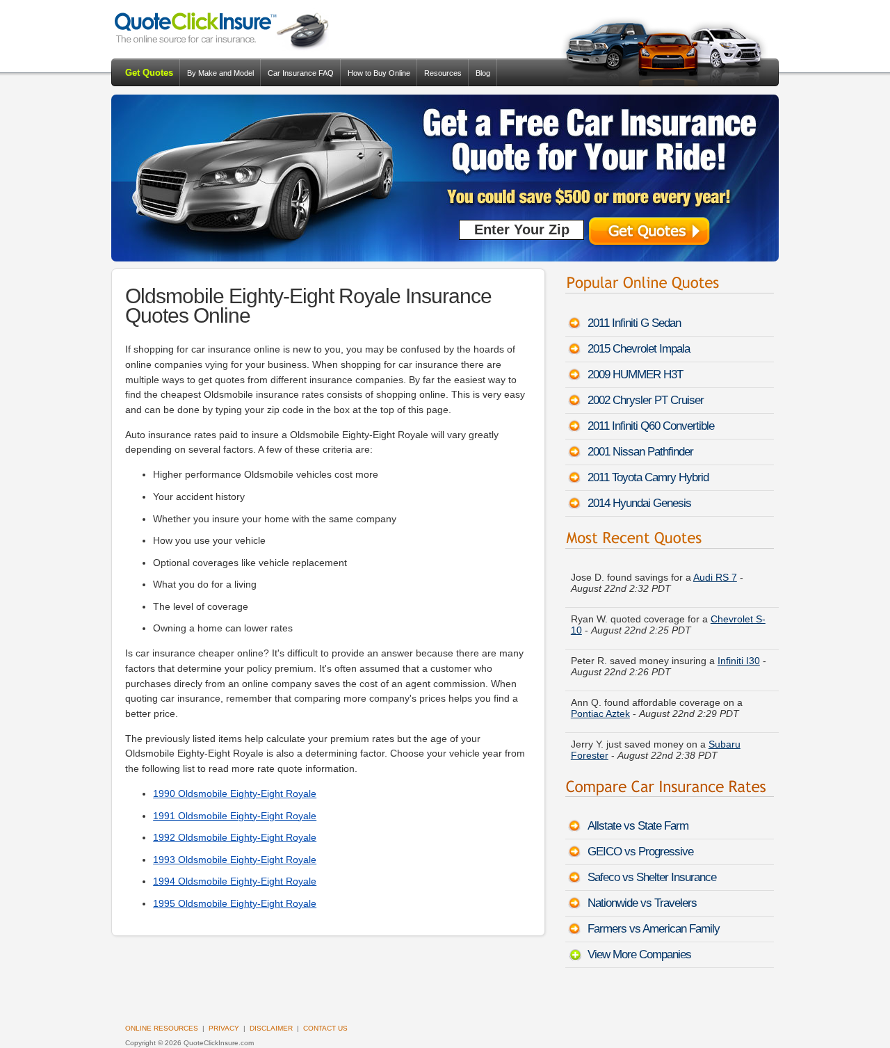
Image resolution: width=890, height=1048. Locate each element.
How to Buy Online (379, 73)
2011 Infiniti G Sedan (634, 323)
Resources (443, 73)
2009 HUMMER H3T (635, 374)
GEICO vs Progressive (640, 851)
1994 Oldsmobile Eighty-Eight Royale (234, 881)
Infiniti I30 (739, 649)
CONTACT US (325, 1028)
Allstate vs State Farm (638, 825)
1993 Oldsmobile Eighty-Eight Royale (234, 859)
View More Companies (639, 954)
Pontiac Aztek (600, 702)
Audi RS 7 (715, 566)
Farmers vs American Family (654, 928)
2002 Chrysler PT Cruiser (646, 400)
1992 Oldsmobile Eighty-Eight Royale (234, 837)
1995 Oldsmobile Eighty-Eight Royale (234, 903)
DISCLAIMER (271, 1028)
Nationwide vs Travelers (642, 903)
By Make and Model (220, 73)
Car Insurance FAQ (301, 73)
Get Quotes (149, 72)
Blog (483, 73)
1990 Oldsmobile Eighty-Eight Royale (234, 793)
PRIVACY (224, 1028)
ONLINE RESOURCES (161, 1028)
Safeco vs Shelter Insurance (652, 877)
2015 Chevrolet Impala (639, 348)
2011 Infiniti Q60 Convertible (651, 426)
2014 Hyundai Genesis (639, 503)
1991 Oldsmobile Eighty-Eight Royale (234, 815)
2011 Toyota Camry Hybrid (648, 477)
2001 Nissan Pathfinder (640, 451)
